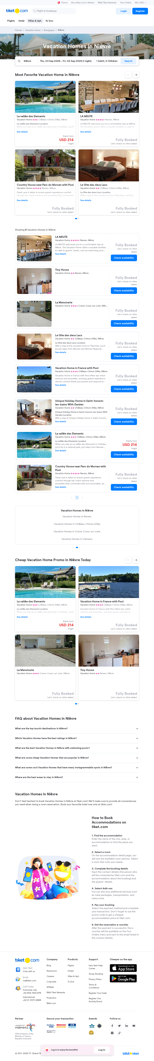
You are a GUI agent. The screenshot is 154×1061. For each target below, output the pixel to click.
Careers (50, 976)
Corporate (51, 981)
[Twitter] (119, 1025)
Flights (71, 965)
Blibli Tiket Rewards (107, 2)
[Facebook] (112, 1025)
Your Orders (125, 2)
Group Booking (96, 974)
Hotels (71, 971)
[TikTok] (119, 1033)
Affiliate (50, 987)
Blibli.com (51, 1003)
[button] (128, 75)
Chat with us (29, 971)
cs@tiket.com (29, 980)
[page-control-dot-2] (78, 218)
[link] (123, 11)
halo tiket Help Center (96, 967)
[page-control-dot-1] (76, 218)
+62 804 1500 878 (32, 993)
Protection (51, 998)
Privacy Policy (95, 979)
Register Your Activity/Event (95, 1000)
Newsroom (52, 971)
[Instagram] (112, 1033)
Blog (49, 965)
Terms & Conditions (94, 986)
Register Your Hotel (98, 993)
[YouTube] (133, 1025)
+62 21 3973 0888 (32, 1000)
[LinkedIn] (126, 1025)
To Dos (71, 981)
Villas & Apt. (73, 976)
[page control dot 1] (77, 547)
